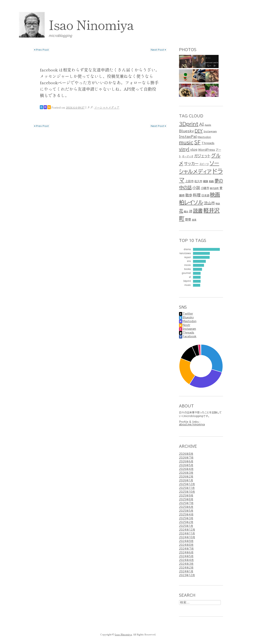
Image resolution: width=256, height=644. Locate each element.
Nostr (186, 325)
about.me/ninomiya (192, 424)
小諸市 (205, 188)
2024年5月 (186, 556)
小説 (196, 187)
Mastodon (204, 137)
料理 (197, 195)
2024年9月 (186, 541)
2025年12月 (187, 484)
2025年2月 (186, 522)
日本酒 (205, 195)
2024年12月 (187, 529)
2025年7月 (186, 503)
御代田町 (214, 188)
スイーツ (204, 164)
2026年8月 (186, 454)
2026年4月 (186, 469)
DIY (199, 131)
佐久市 (198, 181)
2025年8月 (186, 499)
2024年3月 (186, 564)
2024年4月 (186, 560)
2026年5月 (186, 465)
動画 (211, 181)
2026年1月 (186, 480)
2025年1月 (186, 526)
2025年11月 (187, 488)
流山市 (209, 203)
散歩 (188, 195)
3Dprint (188, 124)
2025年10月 (187, 491)
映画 (215, 194)
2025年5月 (186, 510)
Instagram (210, 131)
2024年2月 (186, 567)
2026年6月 (186, 461)
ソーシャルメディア (106, 107)
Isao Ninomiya (91, 24)
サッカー (191, 163)
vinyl (184, 149)
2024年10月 (187, 537)
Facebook (189, 336)
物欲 (218, 204)
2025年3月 (186, 518)
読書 (198, 210)
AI (201, 124)
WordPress (206, 149)
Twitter (188, 313)
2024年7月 (186, 548)
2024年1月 (186, 571)
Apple (208, 125)
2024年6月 (186, 552)
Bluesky (186, 131)
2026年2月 (186, 476)
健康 (205, 181)
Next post (158, 50)
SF (197, 142)
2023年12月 (187, 575)
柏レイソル (191, 202)
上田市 (189, 181)
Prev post (41, 50)
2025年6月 (186, 507)
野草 (188, 219)
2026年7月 (186, 457)
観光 (186, 212)
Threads (207, 143)
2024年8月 (186, 545)
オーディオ (187, 156)
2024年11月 (187, 533)
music (186, 142)
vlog (193, 149)
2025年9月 (186, 495)
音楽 (194, 220)
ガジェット (202, 156)
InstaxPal (188, 136)
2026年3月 (186, 473)
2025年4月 (186, 514)
